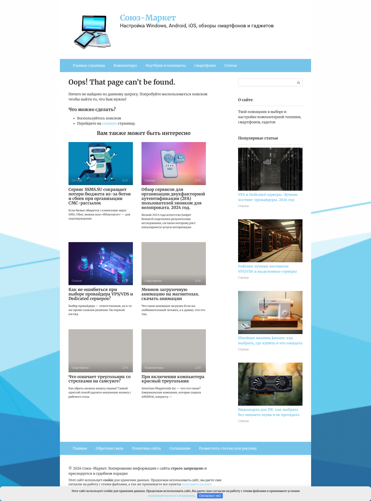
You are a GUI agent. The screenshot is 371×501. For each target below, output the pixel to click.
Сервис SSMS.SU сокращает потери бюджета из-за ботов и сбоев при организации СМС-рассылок (99, 196)
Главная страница (89, 65)
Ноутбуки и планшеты (166, 65)
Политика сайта (146, 448)
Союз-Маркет (148, 18)
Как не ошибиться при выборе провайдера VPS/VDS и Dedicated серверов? (100, 294)
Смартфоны (205, 65)
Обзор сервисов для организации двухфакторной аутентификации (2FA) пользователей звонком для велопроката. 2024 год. (173, 198)
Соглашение (179, 448)
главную (109, 123)
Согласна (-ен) (210, 496)
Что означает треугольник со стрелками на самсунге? (99, 379)
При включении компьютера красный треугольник (172, 379)
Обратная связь (109, 448)
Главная (80, 448)
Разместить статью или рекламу (228, 448)
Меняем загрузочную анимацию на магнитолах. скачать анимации (170, 294)
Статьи (230, 65)
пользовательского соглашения (171, 496)
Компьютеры (125, 65)
